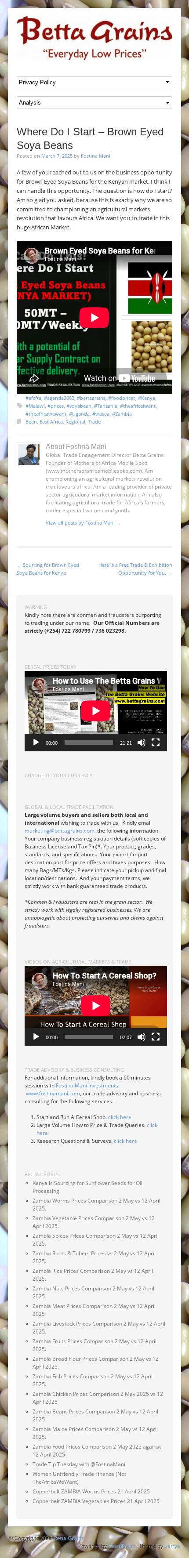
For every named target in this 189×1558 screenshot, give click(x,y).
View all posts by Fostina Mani (83, 522)
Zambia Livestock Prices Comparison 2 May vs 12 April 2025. (99, 1327)
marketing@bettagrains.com (59, 830)
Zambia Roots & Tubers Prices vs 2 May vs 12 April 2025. (94, 1257)
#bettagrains (91, 398)
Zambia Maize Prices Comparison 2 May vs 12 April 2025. (95, 1433)
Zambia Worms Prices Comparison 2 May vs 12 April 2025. (96, 1204)
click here (119, 1117)
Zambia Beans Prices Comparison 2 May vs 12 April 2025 (95, 1415)
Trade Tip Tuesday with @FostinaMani (79, 1464)
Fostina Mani (95, 155)
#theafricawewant (45, 413)
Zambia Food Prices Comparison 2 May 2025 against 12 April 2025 (97, 1450)
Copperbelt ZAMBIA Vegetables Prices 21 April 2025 (96, 1501)
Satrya (172, 1546)
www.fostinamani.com (53, 1093)
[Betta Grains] (94, 38)
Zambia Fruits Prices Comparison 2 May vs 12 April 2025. (94, 1345)
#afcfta (33, 398)
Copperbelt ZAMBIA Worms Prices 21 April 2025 (91, 1491)
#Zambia (122, 413)
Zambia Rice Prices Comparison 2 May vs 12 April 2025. (93, 1275)
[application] (96, 711)
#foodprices (121, 398)
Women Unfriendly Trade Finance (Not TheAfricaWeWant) (79, 1478)
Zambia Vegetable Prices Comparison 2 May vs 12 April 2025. (94, 1222)
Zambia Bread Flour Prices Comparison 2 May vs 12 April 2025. (96, 1362)
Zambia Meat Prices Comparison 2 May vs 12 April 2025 (94, 1310)
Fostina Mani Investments (87, 1085)
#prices (55, 405)
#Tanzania (105, 405)
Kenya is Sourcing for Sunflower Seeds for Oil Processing (87, 1187)
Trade (94, 421)
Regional (75, 421)
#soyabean (78, 405)
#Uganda (79, 413)
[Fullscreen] (155, 742)
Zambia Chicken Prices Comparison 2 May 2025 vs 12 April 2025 (98, 1398)
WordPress (121, 1546)
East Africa (51, 421)
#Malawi (35, 405)
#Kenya (146, 398)
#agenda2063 (59, 398)
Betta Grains (68, 1538)
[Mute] (141, 742)
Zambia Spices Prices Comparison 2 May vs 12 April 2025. (96, 1239)
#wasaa (100, 413)
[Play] (36, 742)
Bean (31, 421)
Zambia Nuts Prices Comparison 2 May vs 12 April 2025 (93, 1292)
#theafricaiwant (138, 405)
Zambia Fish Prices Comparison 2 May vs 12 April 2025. (93, 1380)
